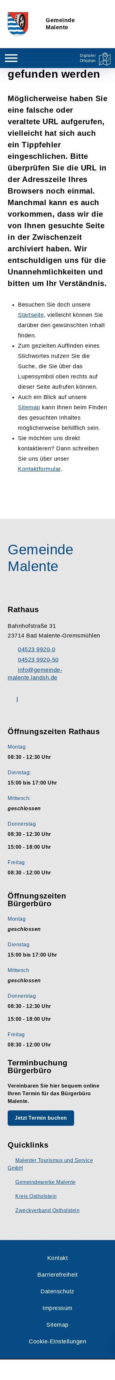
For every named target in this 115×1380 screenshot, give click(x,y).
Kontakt (57, 1258)
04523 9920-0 (36, 649)
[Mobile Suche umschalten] (35, 58)
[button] (57, 1369)
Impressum (57, 1308)
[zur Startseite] (18, 24)
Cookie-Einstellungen (57, 1341)
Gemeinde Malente (60, 23)
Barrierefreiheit (57, 1275)
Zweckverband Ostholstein (47, 1210)
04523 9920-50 (38, 659)
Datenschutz (57, 1291)
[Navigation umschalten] (11, 58)
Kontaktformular (39, 469)
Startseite (31, 315)
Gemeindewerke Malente (45, 1182)
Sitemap (29, 407)
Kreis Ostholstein (36, 1196)
